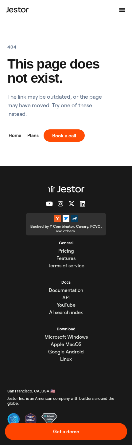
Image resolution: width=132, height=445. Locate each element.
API (66, 297)
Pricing (66, 251)
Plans (33, 135)
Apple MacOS (66, 344)
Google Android (66, 352)
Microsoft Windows (66, 337)
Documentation (66, 290)
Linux (66, 359)
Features (66, 258)
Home (15, 135)
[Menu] (122, 10)
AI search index (66, 312)
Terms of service (66, 265)
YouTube (66, 305)
